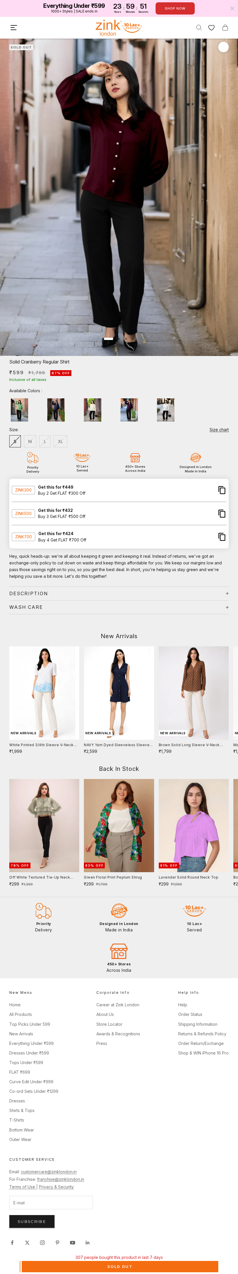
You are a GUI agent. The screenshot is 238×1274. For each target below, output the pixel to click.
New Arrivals (21, 1033)
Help (182, 1004)
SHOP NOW (175, 8)
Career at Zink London (117, 1004)
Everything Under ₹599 (31, 1043)
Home (15, 1004)
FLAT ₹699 (19, 1072)
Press (101, 1043)
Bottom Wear (21, 1129)
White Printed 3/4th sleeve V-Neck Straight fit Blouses (41, 745)
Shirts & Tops (22, 1110)
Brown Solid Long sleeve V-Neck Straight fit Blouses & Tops (189, 745)
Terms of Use (22, 1186)
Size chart (219, 429)
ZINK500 (23, 513)
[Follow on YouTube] (72, 1243)
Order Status (190, 1014)
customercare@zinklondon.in (49, 1171)
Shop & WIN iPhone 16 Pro (203, 1052)
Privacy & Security (56, 1186)
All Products (20, 1014)
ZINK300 (23, 489)
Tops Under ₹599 (26, 1062)
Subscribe (32, 1221)
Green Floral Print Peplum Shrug (113, 877)
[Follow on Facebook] (12, 1243)
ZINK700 (23, 536)
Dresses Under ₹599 (29, 1052)
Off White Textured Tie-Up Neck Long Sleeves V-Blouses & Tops (39, 877)
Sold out (120, 1266)
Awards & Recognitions (118, 1033)
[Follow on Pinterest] (57, 1243)
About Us (105, 1014)
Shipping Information (197, 1024)
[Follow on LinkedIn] (88, 1243)
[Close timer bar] (232, 8)
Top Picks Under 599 (29, 1024)
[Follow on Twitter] (27, 1243)
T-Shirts (16, 1120)
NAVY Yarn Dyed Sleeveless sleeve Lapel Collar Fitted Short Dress (116, 745)
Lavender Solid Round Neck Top (189, 877)
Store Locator (109, 1024)
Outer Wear (20, 1139)
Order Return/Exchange (201, 1043)
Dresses (17, 1100)
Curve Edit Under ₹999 (31, 1081)
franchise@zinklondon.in (60, 1179)
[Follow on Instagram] (42, 1243)
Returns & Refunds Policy (202, 1033)
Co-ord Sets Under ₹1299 (33, 1091)
